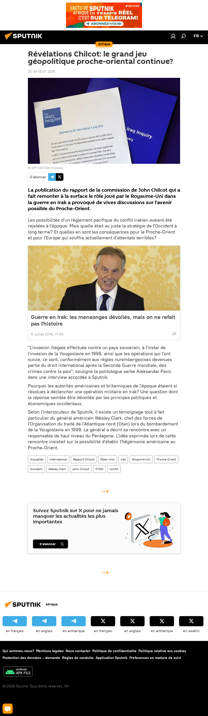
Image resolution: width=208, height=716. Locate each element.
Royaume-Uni (141, 459)
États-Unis (107, 459)
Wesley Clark (57, 469)
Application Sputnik (111, 657)
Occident (36, 469)
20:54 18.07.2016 (41, 71)
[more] (174, 334)
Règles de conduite (78, 657)
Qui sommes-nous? (18, 651)
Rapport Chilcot (83, 459)
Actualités (37, 459)
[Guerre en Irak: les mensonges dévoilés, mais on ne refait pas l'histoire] (104, 278)
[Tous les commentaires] (8, 709)
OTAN (99, 469)
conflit (114, 469)
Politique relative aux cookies (162, 651)
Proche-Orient (166, 459)
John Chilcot (80, 469)
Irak (123, 459)
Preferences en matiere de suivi (155, 657)
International (58, 459)
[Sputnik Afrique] (25, 40)
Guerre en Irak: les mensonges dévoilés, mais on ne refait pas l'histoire (103, 320)
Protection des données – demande (31, 657)
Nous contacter (78, 651)
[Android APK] (18, 672)
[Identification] (173, 36)
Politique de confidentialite (114, 651)
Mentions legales (50, 651)
